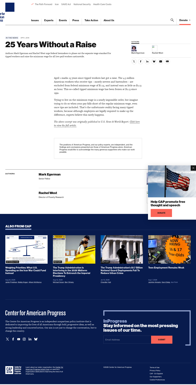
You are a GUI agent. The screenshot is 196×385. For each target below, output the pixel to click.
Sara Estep (166, 282)
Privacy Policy (155, 371)
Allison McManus (35, 282)
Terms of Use (154, 367)
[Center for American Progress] (10, 12)
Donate (183, 20)
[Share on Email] (160, 61)
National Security (82, 4)
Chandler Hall (106, 282)
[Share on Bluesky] (154, 61)
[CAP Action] (14, 370)
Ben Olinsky (69, 282)
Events (63, 20)
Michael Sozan (58, 282)
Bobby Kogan (23, 282)
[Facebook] (13, 339)
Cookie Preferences (157, 380)
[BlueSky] (35, 339)
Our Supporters (155, 377)
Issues (35, 20)
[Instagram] (24, 339)
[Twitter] (7, 339)
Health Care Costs (102, 4)
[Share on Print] (167, 61)
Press (75, 20)
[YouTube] (19, 339)
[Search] (172, 21)
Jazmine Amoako (154, 282)
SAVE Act (66, 4)
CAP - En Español (156, 374)
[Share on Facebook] (140, 61)
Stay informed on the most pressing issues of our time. (140, 325)
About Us (109, 20)
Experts (48, 20)
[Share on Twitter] (134, 61)
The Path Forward (43, 4)
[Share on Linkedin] (147, 61)
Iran (57, 4)
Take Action (91, 20)
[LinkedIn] (30, 339)
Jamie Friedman (11, 282)
